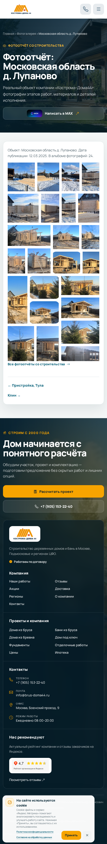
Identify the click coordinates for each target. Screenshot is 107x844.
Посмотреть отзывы (25, 779)
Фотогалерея (26, 34)
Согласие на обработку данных (34, 837)
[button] (21, 177)
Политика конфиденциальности (35, 831)
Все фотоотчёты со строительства (36, 364)
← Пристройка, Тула (26, 385)
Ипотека (61, 652)
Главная (8, 34)
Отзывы (61, 581)
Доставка (62, 588)
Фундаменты (19, 645)
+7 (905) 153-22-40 (56, 506)
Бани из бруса (66, 630)
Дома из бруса (20, 630)
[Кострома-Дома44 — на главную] (21, 9)
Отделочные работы (71, 645)
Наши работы (19, 581)
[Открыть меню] (98, 9)
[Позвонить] (85, 9)
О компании (64, 596)
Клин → (14, 395)
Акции (14, 588)
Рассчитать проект (56, 491)
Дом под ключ (66, 637)
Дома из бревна (21, 637)
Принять (71, 835)
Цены (13, 652)
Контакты (16, 604)
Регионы (16, 596)
